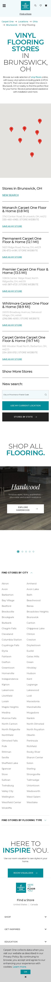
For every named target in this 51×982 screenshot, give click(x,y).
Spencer (6, 768)
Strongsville (33, 774)
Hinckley (31, 667)
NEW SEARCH (10, 195)
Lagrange (32, 684)
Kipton (5, 684)
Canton (31, 623)
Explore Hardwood (23, 508)
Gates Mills (33, 656)
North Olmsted (35, 724)
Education (11, 941)
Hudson (31, 673)
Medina (6, 712)
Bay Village (8, 600)
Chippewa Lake (35, 628)
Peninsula (32, 740)
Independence (10, 679)
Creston (31, 639)
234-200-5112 (9, 352)
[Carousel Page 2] (22, 551)
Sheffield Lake (10, 763)
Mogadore (33, 712)
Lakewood (33, 690)
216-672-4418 (9, 250)
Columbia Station (12, 639)
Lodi (29, 695)
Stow (5, 774)
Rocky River (33, 752)
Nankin (31, 718)
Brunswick (11, 25)
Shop (8, 917)
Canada (34, 904)
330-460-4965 (10, 219)
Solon (30, 763)
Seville (5, 757)
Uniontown (33, 785)
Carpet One (8, 21)
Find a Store (25, 14)
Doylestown (34, 645)
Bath (29, 595)
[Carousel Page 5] (33, 551)
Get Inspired (12, 929)
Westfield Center (11, 802)
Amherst (32, 583)
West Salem (34, 796)
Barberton (7, 595)
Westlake (32, 802)
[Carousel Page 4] (29, 551)
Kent (29, 679)
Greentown (8, 667)
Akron (5, 583)
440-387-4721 (10, 284)
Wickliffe (7, 808)
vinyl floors (36, 77)
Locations (23, 21)
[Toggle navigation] (4, 5)
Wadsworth (33, 791)
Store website (29, 219)
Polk (4, 746)
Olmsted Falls (10, 740)
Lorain (5, 701)
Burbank (6, 623)
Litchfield (7, 695)
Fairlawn (6, 656)
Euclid (30, 651)
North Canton (9, 724)
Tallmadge (33, 780)
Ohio (35, 21)
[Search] (46, 394)
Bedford (6, 606)
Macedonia (33, 701)
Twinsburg (8, 785)
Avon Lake (33, 589)
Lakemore (8, 690)
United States (20, 904)
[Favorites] (40, 6)
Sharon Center (35, 757)
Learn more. (19, 966)
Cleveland (7, 634)
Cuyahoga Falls (10, 645)
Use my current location (25, 405)
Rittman (6, 752)
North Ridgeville (11, 729)
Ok (25, 971)
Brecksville (8, 611)
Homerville (8, 673)
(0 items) (46, 5)
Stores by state (23, 417)
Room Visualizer (23, 873)
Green (30, 662)
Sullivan (6, 780)
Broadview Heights (38, 611)
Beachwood (34, 600)
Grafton (6, 662)
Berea (30, 606)
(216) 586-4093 (10, 318)
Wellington (8, 796)
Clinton (31, 634)
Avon (5, 589)
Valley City (7, 791)
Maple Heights (10, 707)
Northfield (7, 735)
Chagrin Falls (9, 628)
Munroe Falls (9, 718)
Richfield (32, 746)
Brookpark (8, 617)
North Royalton (35, 729)
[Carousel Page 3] (26, 551)
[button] (35, 6)
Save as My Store (12, 226)
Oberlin (31, 735)
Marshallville (34, 707)
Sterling (31, 768)
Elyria (5, 651)
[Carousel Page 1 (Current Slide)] (18, 551)
